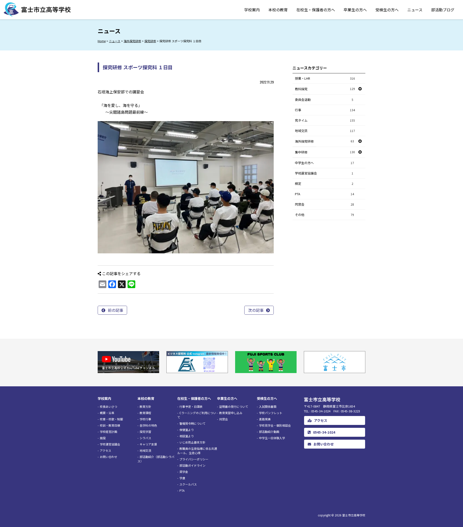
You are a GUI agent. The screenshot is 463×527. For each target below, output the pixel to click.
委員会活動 (324, 99)
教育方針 (145, 406)
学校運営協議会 (324, 173)
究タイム (325, 120)
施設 (103, 438)
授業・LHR (325, 78)
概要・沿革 (107, 413)
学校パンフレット (270, 413)
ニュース (414, 10)
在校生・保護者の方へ (315, 10)
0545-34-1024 (324, 432)
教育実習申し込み (230, 413)
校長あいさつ (108, 406)
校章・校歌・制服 (111, 419)
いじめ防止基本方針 (192, 442)
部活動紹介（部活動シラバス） (155, 459)
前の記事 (115, 310)
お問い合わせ (108, 457)
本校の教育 (278, 10)
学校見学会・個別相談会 (275, 425)
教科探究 (301, 89)
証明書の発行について (233, 406)
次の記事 (256, 310)
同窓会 (324, 204)
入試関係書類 (267, 406)
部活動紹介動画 (269, 432)
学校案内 (252, 10)
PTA (324, 194)
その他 (324, 214)
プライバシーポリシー (193, 459)
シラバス (145, 438)
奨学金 (183, 472)
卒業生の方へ (355, 10)
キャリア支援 (148, 444)
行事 (325, 110)
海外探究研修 (304, 141)
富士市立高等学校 (353, 515)
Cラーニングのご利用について (196, 415)
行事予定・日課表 (191, 406)
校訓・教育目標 (110, 425)
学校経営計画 (108, 432)
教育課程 (145, 413)
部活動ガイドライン (192, 465)
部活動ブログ (442, 10)
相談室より (186, 436)
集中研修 (301, 152)
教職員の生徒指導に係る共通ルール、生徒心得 (197, 450)
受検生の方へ (387, 10)
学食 (182, 478)
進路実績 (265, 419)
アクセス (105, 450)
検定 (324, 183)
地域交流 (325, 130)
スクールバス (188, 484)
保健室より (186, 430)
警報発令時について (192, 423)
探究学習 (145, 432)
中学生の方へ (324, 162)
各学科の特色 (148, 425)
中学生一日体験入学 (272, 438)
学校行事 (145, 419)
